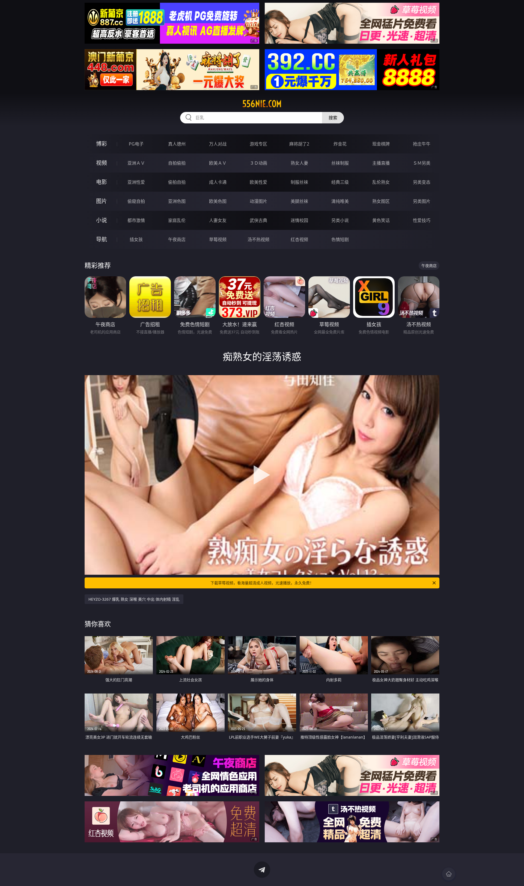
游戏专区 (258, 144)
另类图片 (421, 201)
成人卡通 (218, 182)
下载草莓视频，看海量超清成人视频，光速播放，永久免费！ (262, 582)
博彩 (101, 143)
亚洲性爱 (136, 182)
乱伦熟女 (381, 182)
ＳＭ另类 (421, 163)
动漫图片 (258, 201)
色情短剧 (340, 239)
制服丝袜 (299, 182)
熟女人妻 (299, 163)
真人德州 (177, 144)
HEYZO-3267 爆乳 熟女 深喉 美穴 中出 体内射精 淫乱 (134, 599)
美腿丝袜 (299, 201)
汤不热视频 (258, 239)
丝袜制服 (340, 163)
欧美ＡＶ (218, 163)
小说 (101, 220)
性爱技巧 (421, 220)
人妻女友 (218, 220)
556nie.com (262, 103)
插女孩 (136, 239)
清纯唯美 (340, 201)
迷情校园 (299, 220)
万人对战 (218, 144)
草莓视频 (218, 239)
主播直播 (381, 163)
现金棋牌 (381, 144)
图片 (101, 201)
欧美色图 (218, 201)
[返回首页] (448, 874)
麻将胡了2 (299, 144)
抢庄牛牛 (421, 144)
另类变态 (421, 182)
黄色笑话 (381, 220)
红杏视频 (299, 239)
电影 (101, 182)
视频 (101, 163)
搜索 (333, 118)
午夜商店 (177, 239)
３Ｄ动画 (258, 163)
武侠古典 (258, 220)
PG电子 (136, 144)
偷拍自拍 (177, 182)
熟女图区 (381, 201)
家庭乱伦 (177, 220)
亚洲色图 (177, 201)
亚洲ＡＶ (136, 163)
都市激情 (136, 220)
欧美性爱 (258, 182)
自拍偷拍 (177, 163)
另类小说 (340, 220)
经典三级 (340, 182)
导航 (101, 239)
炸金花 (340, 144)
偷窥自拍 (136, 201)
